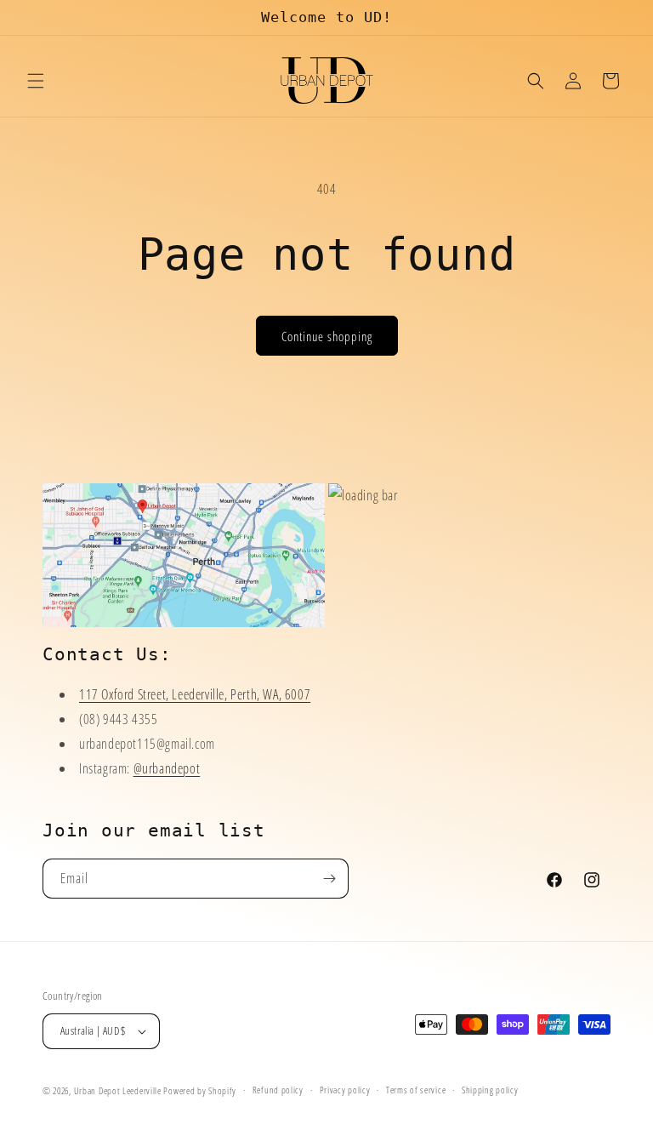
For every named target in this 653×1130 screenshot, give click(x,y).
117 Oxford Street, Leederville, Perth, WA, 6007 (194, 694)
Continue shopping (326, 336)
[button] (35, 81)
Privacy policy (345, 1089)
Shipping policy (490, 1089)
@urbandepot (167, 768)
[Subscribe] (329, 879)
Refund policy (278, 1089)
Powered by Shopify (199, 1090)
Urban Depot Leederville (118, 1090)
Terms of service (416, 1089)
